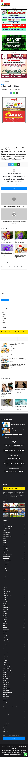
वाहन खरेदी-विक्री (6, 684)
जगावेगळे (5, 593)
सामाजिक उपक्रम (6, 721)
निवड (4, 625)
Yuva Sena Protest (16, 466)
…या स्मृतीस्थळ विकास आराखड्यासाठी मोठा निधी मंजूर (7, 241)
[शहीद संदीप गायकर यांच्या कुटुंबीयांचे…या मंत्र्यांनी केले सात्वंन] (21, 235)
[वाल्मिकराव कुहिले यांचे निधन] (6, 510)
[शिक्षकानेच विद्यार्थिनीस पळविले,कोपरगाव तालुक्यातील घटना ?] (5, 345)
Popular (4, 339)
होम (2, 306)
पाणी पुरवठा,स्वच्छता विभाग (8, 644)
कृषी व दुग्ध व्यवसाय (6, 556)
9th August (7, 445)
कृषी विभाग (6, 568)
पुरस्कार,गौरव (5, 648)
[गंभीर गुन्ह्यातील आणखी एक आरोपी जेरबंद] (21, 384)
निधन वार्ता (3, 322)
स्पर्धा (4, 729)
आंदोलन (4, 538)
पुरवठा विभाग (5, 646)
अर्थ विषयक (6, 562)
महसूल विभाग (5, 660)
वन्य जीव (4, 680)
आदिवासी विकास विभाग (7, 536)
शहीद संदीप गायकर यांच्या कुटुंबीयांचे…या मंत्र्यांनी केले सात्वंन (21, 241)
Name (2, 284)
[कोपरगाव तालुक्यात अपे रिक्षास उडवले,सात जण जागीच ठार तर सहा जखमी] (5, 366)
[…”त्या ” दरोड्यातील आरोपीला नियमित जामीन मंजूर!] (6, 515)
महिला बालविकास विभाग (7, 668)
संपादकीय (3, 314)
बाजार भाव (5, 650)
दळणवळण (5, 605)
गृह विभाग (5, 583)
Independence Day (14, 455)
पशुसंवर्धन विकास (6, 640)
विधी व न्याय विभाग (6, 690)
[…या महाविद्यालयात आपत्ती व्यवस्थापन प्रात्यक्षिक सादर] (21, 515)
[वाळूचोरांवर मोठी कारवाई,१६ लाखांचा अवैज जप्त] (21, 505)
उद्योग (4, 544)
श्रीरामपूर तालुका (6, 711)
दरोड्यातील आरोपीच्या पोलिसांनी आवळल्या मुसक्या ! (7, 407)
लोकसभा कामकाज (6, 676)
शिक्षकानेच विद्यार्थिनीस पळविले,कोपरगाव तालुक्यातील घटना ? (18, 423)
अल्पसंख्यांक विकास (6, 532)
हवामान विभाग (5, 731)
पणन (4, 633)
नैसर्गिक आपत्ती (6, 629)
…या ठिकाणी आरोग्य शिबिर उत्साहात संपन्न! (6, 394)
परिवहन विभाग (6, 635)
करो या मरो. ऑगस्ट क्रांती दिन (14, 468)
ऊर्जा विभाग (5, 550)
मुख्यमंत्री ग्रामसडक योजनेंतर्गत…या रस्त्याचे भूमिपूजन (7, 254)
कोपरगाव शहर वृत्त (6, 575)
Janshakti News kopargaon (14, 458)
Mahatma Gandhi (8, 463)
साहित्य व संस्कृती (6, 725)
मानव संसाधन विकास (7, 670)
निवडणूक (3, 316)
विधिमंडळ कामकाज (6, 688)
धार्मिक (4, 615)
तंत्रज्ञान (4, 603)
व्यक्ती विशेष (5, 698)
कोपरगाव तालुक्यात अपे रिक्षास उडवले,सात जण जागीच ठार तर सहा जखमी (17, 365)
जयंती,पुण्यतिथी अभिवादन (7, 595)
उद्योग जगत (5, 546)
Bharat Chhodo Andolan (9, 450)
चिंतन (4, 589)
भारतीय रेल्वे (5, 652)
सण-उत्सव (5, 713)
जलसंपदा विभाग (6, 599)
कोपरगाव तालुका (5, 308)
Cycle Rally (9, 453)
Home (3, 81)
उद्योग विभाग (5, 548)
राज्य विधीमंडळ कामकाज (7, 672)
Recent (13, 339)
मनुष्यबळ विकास (6, 656)
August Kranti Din (14, 447)
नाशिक (4, 621)
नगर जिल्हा (7, 81)
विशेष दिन (5, 694)
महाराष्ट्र (3, 312)
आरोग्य (3, 320)
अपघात (4, 524)
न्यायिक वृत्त (5, 631)
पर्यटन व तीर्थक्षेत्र (6, 637)
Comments (22, 339)
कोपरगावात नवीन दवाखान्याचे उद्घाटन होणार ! (20, 407)
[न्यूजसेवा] (5, 4)
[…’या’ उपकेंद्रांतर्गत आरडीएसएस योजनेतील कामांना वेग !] (21, 510)
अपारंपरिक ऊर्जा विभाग (7, 526)
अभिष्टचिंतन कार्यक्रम (6, 528)
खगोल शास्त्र (5, 579)
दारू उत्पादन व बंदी (6, 607)
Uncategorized (7, 560)
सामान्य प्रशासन (6, 723)
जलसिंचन (5, 601)
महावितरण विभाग (6, 664)
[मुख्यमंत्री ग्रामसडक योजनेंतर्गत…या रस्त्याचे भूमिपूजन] (7, 247)
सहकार (4, 719)
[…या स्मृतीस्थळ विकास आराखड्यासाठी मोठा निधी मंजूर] (7, 235)
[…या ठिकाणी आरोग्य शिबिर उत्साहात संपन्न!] (7, 386)
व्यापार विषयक (5, 702)
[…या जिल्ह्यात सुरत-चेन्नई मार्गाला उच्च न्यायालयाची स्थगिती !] (14, 510)
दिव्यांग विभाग (5, 609)
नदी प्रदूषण (5, 619)
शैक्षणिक (4, 709)
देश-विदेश (3, 310)
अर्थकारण (5, 530)
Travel (8, 466)
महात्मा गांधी (21, 471)
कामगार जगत (6, 566)
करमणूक (4, 552)
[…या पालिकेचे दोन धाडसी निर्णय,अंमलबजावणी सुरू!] (14, 515)
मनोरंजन (4, 658)
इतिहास (4, 542)
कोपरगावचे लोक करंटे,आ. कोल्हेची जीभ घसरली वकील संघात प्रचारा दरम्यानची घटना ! (18, 359)
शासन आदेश (5, 704)
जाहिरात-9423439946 (14, 8)
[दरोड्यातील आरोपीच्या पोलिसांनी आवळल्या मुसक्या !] (7, 402)
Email (2, 288)
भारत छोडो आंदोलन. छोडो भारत (11, 471)
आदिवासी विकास (6, 534)
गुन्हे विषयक (4, 318)
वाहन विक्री (5, 686)
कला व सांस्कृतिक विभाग (7, 554)
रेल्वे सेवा (4, 674)
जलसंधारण (5, 597)
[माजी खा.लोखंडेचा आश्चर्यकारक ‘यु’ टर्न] (5, 350)
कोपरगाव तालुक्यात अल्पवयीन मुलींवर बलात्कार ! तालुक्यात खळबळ (13, 354)
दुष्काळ (4, 611)
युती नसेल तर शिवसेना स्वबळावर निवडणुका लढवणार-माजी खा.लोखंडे (20, 257)
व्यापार (4, 700)
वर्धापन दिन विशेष (6, 682)
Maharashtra (19, 460)
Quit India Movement (19, 463)
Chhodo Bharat (20, 450)
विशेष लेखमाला (6, 696)
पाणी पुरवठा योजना (6, 642)
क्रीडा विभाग (5, 577)
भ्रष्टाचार (4, 654)
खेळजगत (5, 581)
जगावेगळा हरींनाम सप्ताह (7, 591)
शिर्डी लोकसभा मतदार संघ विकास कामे (10, 706)
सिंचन (4, 727)
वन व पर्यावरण (5, 678)
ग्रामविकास (5, 585)
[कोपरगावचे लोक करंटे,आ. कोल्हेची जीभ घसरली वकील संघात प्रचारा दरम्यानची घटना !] (5, 360)
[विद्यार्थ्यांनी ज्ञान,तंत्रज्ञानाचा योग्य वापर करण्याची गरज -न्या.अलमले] (6, 505)
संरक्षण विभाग (5, 717)
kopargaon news (10, 460)
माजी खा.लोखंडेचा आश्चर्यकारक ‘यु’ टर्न (17, 349)
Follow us (5, 484)
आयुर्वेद (4, 540)
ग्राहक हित (5, 587)
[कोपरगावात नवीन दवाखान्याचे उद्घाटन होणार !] (21, 402)
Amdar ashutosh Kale (18, 445)
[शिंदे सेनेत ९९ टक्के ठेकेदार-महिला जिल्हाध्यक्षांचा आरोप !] (14, 505)
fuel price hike (17, 453)
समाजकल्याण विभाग (6, 715)
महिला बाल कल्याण (6, 666)
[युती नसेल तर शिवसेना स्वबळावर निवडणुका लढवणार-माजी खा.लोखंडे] (21, 248)
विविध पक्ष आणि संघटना (7, 692)
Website (3, 293)
